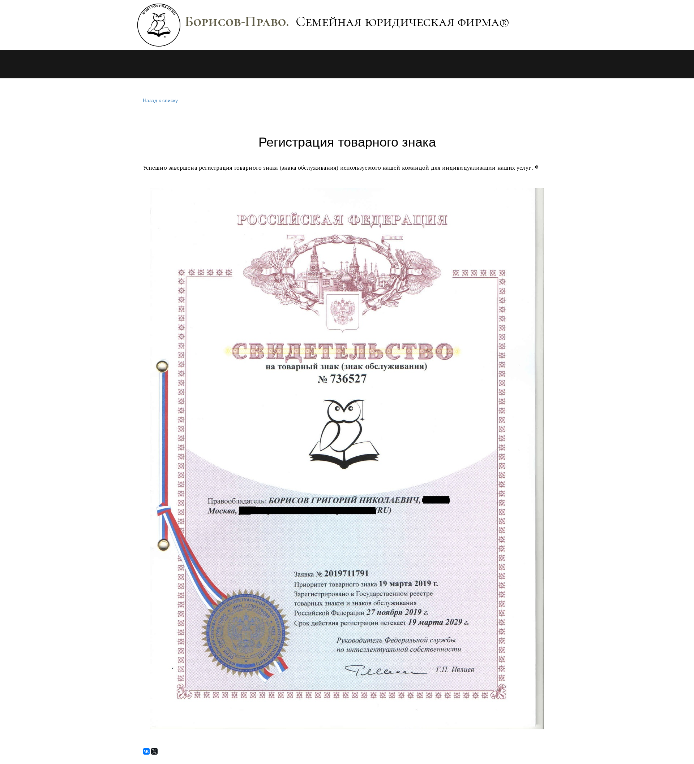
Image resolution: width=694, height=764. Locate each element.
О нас (144, 64)
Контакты (316, 64)
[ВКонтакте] (146, 751)
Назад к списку (160, 100)
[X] (154, 751)
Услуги (99, 64)
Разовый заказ (257, 64)
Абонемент (196, 64)
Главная (58, 64)
